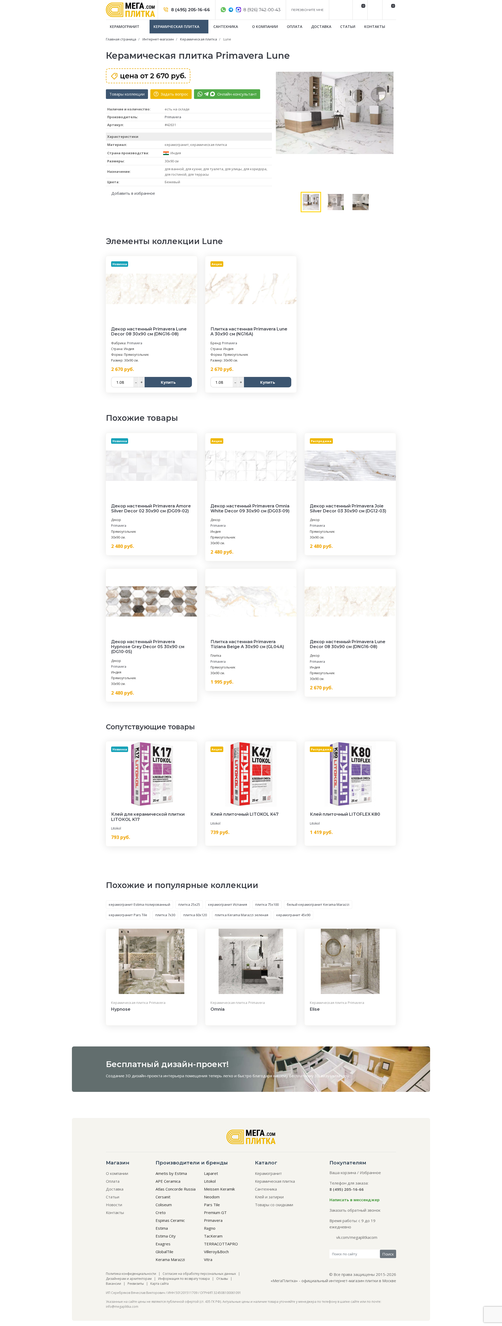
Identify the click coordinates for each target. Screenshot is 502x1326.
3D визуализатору (332, 1075)
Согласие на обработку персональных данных (199, 1273)
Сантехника (226, 26)
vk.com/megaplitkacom (356, 1237)
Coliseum (164, 1204)
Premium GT (215, 1212)
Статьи (347, 26)
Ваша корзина (342, 1172)
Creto (161, 1212)
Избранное (370, 1172)
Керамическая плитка (176, 26)
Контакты (374, 26)
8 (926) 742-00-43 (261, 9)
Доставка (321, 26)
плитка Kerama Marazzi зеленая (241, 915)
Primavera (173, 117)
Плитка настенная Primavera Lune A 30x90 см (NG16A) (248, 331)
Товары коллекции (127, 94)
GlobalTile (164, 1251)
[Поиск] (374, 10)
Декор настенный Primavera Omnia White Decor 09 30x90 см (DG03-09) (249, 508)
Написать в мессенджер (354, 1199)
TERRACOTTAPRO (221, 1243)
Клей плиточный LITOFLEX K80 (345, 814)
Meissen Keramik (219, 1189)
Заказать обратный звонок (354, 1210)
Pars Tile (212, 1204)
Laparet (211, 1173)
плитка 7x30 (165, 915)
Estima (162, 1228)
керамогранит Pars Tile (128, 915)
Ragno (209, 1228)
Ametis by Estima (171, 1173)
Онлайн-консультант (236, 94)
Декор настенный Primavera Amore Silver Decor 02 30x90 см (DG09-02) (151, 508)
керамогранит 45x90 (293, 915)
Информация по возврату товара (184, 1278)
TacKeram (213, 1236)
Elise (315, 1009)
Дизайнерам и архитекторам (129, 1278)
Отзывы (222, 1278)
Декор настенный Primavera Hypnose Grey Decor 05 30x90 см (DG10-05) (147, 646)
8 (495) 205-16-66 (190, 9)
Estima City (166, 1236)
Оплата (294, 26)
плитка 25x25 (189, 904)
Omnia (217, 1009)
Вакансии (113, 1283)
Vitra (208, 1259)
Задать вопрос (173, 94)
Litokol (116, 828)
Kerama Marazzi (170, 1259)
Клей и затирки (269, 1196)
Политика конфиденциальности (131, 1273)
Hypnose (120, 1009)
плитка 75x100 (267, 904)
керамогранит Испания (227, 904)
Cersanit (163, 1196)
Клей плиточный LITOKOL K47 (244, 814)
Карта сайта (159, 1283)
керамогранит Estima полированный (139, 904)
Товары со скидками (274, 1204)
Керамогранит (125, 26)
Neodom (212, 1196)
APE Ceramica (168, 1181)
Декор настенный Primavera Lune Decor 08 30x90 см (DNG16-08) (149, 331)
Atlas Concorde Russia (176, 1189)
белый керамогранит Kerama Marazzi (318, 904)
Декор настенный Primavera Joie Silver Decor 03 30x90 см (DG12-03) (348, 508)
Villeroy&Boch (216, 1251)
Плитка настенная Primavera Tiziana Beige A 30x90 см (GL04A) (247, 644)
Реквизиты (136, 1283)
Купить (168, 382)
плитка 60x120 (195, 915)
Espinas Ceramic (170, 1220)
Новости (114, 1204)
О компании (265, 26)
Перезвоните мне (307, 10)
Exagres (163, 1243)
